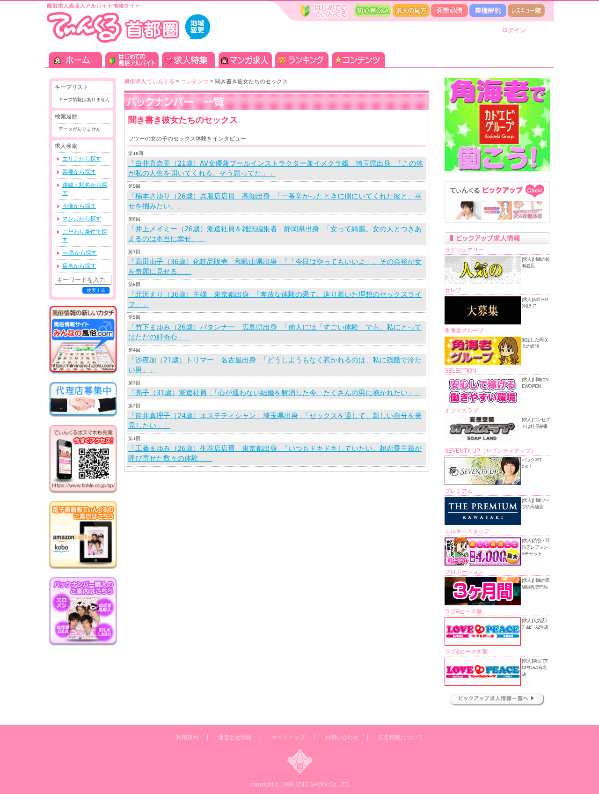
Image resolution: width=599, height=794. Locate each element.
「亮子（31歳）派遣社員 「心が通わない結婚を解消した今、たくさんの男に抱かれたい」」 (275, 393)
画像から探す (79, 206)
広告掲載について (400, 737)
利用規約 (187, 737)
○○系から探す (79, 253)
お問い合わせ (341, 737)
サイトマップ (288, 737)
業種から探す (79, 172)
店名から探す (79, 266)
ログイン (514, 30)
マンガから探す (82, 218)
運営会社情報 (235, 737)
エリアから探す (82, 158)
